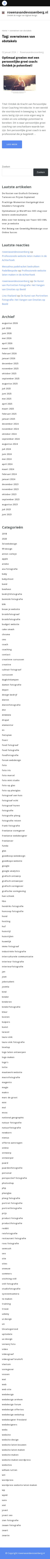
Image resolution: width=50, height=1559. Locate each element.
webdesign (8, 1394)
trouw (5, 1308)
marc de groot (9, 1097)
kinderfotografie (11, 1006)
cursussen (7, 674)
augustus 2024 (10, 444)
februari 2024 (9, 474)
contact (6, 654)
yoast (5, 1510)
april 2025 (7, 403)
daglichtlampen (10, 679)
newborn (7, 1132)
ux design (7, 1339)
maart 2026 (8, 348)
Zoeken (6, 166)
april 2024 (7, 464)
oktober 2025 (9, 373)
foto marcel (8, 775)
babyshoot (8, 579)
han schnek (8, 896)
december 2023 (10, 484)
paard (5, 1163)
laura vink (7, 1037)
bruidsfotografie (11, 619)
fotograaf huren (11, 805)
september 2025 (11, 378)
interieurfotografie (12, 966)
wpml (5, 1495)
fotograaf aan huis (12, 795)
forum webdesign (11, 760)
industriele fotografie (14, 951)
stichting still (9, 1278)
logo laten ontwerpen (14, 1052)
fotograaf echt (10, 800)
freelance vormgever (13, 830)
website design (10, 1439)
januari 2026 (8, 358)
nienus (5, 1137)
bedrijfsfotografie (12, 594)
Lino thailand (9, 295)
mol (4, 1107)
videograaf (8, 1354)
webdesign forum (11, 1404)
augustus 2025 (10, 383)
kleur (5, 1012)
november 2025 (10, 368)
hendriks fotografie (13, 906)
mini (4, 1102)
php (4, 1188)
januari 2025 (8, 418)
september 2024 (11, 439)
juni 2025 (7, 393)
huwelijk (6, 941)
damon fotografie (11, 684)
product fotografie (12, 1218)
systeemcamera (10, 1293)
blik (4, 604)
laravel (5, 1032)
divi (4, 709)
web (4, 1384)
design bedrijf (9, 694)
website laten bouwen (14, 1444)
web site (6, 1389)
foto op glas (8, 785)
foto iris (6, 770)
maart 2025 (8, 408)
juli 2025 (6, 388)
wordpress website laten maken (19, 1485)
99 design (7, 548)
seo (4, 1253)
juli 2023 (6, 509)
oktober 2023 (9, 494)
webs (5, 1429)
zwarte (6, 1535)
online (5, 1147)
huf (4, 926)
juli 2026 (6, 328)
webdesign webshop (13, 1414)
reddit (5, 1228)
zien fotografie (10, 1520)
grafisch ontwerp (11, 876)
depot (5, 689)
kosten (6, 1016)
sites (4, 1263)
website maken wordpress (16, 1459)
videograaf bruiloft (12, 1359)
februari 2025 (9, 413)
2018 (4, 533)
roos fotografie (10, 1243)
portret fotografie (12, 1203)
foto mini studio (11, 780)
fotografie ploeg (11, 815)
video (5, 1349)
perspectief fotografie (14, 1178)
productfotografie (12, 1223)
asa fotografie (10, 569)
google (5, 866)
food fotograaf (10, 745)
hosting (6, 921)
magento (7, 1082)
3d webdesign (9, 543)
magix (5, 1087)
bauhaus (6, 589)
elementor (7, 725)
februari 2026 (9, 353)
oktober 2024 (9, 434)
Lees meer (12, 144)
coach (5, 644)
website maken (10, 1454)
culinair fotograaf (11, 669)
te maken (7, 1298)
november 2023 (10, 489)
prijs (4, 1213)
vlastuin (6, 1364)
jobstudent (8, 981)
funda (5, 845)
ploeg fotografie (11, 1198)
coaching (7, 649)
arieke (5, 564)
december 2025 (10, 363)
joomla (5, 986)
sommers (7, 1273)
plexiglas (7, 1193)
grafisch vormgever (12, 886)
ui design (7, 1319)
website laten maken (13, 1449)
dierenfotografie (11, 704)
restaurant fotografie (14, 1238)
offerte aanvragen (12, 1142)
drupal (5, 720)
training (6, 1303)
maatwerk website (12, 1072)
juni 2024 (7, 454)
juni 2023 (7, 514)
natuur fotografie (12, 1122)
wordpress (7, 1480)
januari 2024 (8, 479)
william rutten (9, 1470)
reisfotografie (10, 1233)
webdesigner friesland (14, 1419)
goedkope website (12, 861)
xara (4, 1500)
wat (4, 1379)
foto (4, 765)
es (3, 730)
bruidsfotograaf (11, 614)
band (4, 584)
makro (5, 1092)
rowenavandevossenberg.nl (27, 12)
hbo (4, 901)
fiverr (5, 740)
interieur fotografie (13, 961)
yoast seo (7, 1515)
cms (4, 639)
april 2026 (7, 343)
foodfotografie (10, 755)
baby (4, 574)
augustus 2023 (10, 504)
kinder (5, 996)
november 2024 (10, 428)
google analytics (11, 871)
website (6, 1434)
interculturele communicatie (17, 956)
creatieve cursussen (13, 659)
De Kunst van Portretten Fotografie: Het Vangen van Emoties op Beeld (23, 285)
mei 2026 (6, 338)
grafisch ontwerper (12, 881)
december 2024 (10, 423)
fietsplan (7, 735)
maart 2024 (8, 469)
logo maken (8, 1057)
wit (3, 1475)
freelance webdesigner (14, 835)
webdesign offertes (13, 1409)
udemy (5, 1314)
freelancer (7, 840)
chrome (6, 634)
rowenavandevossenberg (15, 251)
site (4, 1258)
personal (6, 1173)
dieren (5, 699)
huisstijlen (7, 936)
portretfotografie (12, 1208)
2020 (4, 538)
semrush (6, 1248)
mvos (5, 1112)
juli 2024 (6, 449)
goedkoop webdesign (13, 855)
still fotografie (10, 1283)
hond (4, 916)
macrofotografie (11, 1077)
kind (4, 991)
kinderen (7, 1001)
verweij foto (9, 1344)
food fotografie (10, 750)
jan (3, 971)
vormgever (8, 1369)
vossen (6, 1374)
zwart (5, 1530)
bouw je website (11, 609)
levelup (6, 1047)
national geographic (13, 1117)
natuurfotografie (11, 1127)
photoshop (8, 1183)
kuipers (6, 1022)
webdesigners (9, 1424)
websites (7, 1465)
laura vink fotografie (13, 1042)
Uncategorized (10, 1329)
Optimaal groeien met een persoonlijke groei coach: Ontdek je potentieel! (20, 61)
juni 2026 (7, 333)
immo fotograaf (10, 946)
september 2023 (11, 499)
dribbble (6, 715)
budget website (10, 624)
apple (5, 558)
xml (4, 1505)
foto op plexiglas (11, 790)
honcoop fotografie (12, 911)
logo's (5, 1062)
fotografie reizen (11, 820)
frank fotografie (11, 825)
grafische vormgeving (14, 891)
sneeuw (6, 1268)
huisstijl (6, 931)
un (3, 1324)
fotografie (7, 810)
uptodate (7, 1334)
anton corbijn (9, 554)
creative (6, 664)
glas (4, 850)
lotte (5, 1067)
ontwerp (6, 1152)
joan (4, 976)
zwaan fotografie (11, 1525)
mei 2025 (6, 398)
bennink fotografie (12, 599)
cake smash (8, 629)
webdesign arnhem (12, 1399)
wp (3, 1490)
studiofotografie (11, 1288)
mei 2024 (6, 459)
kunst (5, 1027)
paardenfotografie (12, 1167)
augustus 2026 (10, 323)
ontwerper (8, 1157)
